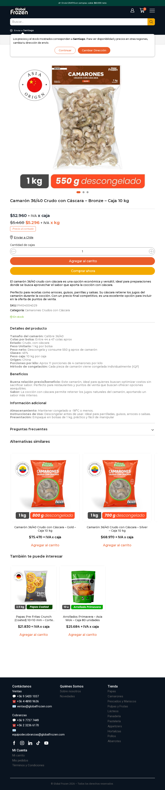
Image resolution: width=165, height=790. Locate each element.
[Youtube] (46, 743)
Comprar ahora (83, 271)
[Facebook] (14, 743)
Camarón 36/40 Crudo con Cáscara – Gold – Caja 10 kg (45, 529)
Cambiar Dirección (94, 50)
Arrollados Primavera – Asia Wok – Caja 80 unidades (82, 618)
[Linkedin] (30, 743)
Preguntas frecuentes (28, 429)
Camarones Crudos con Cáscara (47, 310)
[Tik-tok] (38, 743)
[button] (78, 192)
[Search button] (151, 21)
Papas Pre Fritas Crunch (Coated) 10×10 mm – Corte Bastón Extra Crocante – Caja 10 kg (33, 618)
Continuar (65, 50)
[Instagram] (22, 743)
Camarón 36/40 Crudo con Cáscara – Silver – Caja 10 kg (117, 529)
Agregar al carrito (83, 261)
